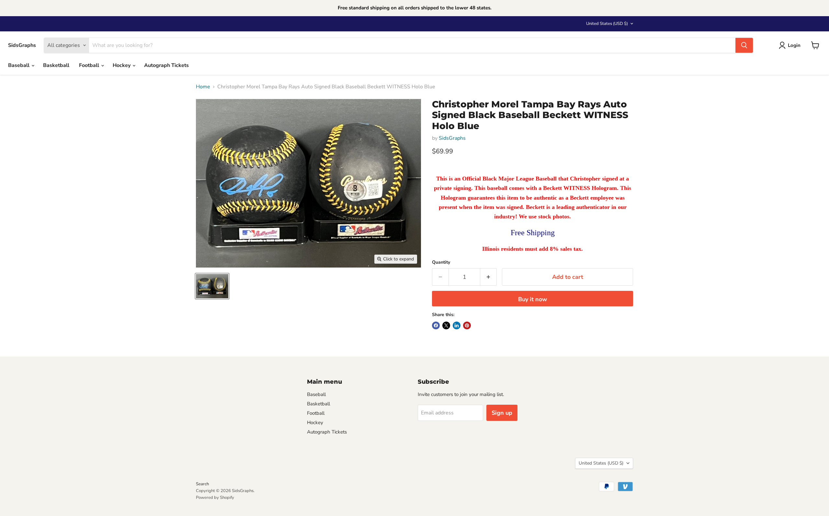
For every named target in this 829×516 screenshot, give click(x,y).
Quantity (441, 262)
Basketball (56, 65)
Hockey (122, 65)
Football (89, 65)
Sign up (502, 413)
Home (203, 87)
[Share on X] (446, 325)
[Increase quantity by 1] (488, 277)
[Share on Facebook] (436, 325)
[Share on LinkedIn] (456, 325)
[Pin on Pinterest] (467, 325)
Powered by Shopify (215, 497)
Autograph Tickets (166, 65)
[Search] (744, 45)
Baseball (19, 65)
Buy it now (532, 299)
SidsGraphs (452, 138)
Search (202, 484)
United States (607, 24)
